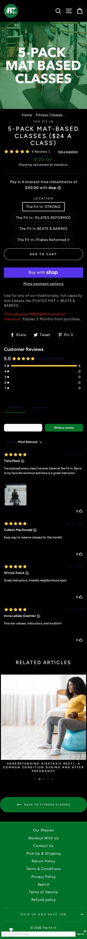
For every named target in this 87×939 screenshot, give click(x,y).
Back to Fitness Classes (47, 804)
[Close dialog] (85, 931)
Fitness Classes (49, 115)
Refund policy (43, 899)
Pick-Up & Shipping (43, 853)
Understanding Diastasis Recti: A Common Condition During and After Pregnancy (43, 767)
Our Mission (43, 830)
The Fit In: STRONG (43, 206)
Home (27, 115)
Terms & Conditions (43, 869)
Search (44, 884)
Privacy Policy (43, 876)
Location (44, 198)
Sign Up (80, 934)
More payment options (43, 283)
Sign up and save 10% (43, 914)
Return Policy (43, 861)
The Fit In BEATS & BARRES (43, 228)
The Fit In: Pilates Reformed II (43, 239)
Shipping (25, 164)
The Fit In (43, 121)
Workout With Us (43, 838)
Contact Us (43, 845)
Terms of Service (43, 892)
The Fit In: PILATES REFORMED (43, 217)
